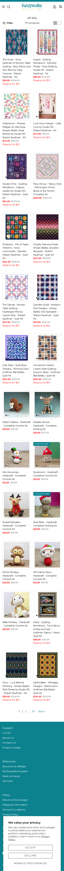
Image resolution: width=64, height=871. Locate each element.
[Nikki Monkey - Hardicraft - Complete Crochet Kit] (16, 605)
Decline (30, 855)
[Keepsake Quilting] (32, 6)
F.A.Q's (6, 732)
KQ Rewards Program (15, 771)
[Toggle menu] (3, 6)
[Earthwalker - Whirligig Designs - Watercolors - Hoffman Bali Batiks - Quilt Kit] (47, 665)
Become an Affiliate (14, 766)
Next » (42, 711)
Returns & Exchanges (14, 799)
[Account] (53, 6)
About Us (8, 737)
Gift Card (7, 781)
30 (33, 711)
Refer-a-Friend (11, 776)
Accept (30, 847)
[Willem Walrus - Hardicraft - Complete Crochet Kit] (16, 404)
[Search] (10, 6)
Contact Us (9, 742)
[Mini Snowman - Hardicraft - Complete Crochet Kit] (16, 455)
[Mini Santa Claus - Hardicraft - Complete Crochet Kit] (47, 555)
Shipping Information (14, 804)
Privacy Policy (10, 814)
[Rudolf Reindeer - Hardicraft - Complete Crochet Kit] (16, 505)
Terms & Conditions (13, 809)
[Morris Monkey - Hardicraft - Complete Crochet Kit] (16, 555)
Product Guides (11, 747)
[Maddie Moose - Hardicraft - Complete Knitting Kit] (47, 404)
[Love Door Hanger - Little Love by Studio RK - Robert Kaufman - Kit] (47, 106)
